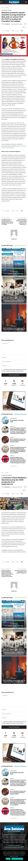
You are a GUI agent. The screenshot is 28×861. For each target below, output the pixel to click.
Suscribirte (22, 380)
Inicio (2, 7)
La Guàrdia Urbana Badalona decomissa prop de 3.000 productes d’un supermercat (21, 222)
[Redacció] (2, 24)
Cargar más (13, 466)
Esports (13, 295)
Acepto (8, 858)
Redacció (7, 24)
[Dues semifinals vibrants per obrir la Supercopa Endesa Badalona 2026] (14, 318)
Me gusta (5, 380)
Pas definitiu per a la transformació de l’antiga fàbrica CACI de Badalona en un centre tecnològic (7, 222)
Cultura (9, 10)
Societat (12, 445)
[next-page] (5, 334)
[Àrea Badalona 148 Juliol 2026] (14, 262)
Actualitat (7, 7)
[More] (21, 30)
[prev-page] (2, 334)
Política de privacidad (17, 858)
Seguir (14, 380)
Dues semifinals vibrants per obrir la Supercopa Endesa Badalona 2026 (14, 328)
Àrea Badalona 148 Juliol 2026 (14, 273)
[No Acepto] (26, 855)
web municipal (22, 146)
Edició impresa (14, 271)
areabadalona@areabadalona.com (12, 846)
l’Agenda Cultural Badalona (7, 147)
